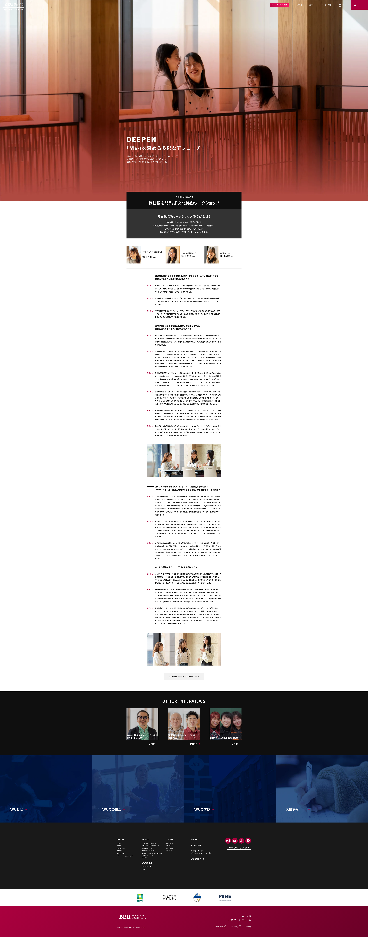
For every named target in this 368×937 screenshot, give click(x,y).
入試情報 (299, 5)
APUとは (120, 839)
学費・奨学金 (169, 848)
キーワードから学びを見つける (150, 843)
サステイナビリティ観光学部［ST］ (151, 845)
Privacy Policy (218, 926)
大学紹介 (119, 843)
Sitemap (248, 926)
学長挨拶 (119, 845)
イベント (194, 839)
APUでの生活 (147, 863)
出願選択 (168, 845)
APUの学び (146, 839)
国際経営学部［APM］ (147, 848)
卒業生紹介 (120, 851)
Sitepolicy (234, 926)
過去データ (169, 851)
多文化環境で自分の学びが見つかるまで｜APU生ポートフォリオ (152, 854)
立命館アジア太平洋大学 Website (238, 920)
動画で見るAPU (121, 853)
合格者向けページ (198, 859)
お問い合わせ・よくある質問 (239, 848)
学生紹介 (144, 869)
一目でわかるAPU (121, 848)
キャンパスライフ (146, 866)
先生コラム (144, 857)
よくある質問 (326, 5)
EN (344, 5)
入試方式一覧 (169, 843)
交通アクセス (244, 916)
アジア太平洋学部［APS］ (148, 851)
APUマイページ (200, 852)
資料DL (311, 5)
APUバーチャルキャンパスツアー (125, 856)
